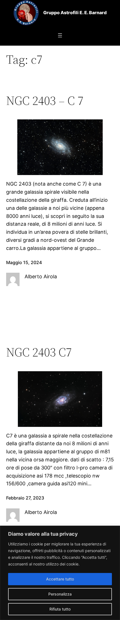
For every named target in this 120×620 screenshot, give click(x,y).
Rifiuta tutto (60, 609)
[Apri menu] (60, 35)
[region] (60, 573)
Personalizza (60, 594)
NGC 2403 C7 (39, 352)
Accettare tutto (60, 579)
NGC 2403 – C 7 (44, 101)
